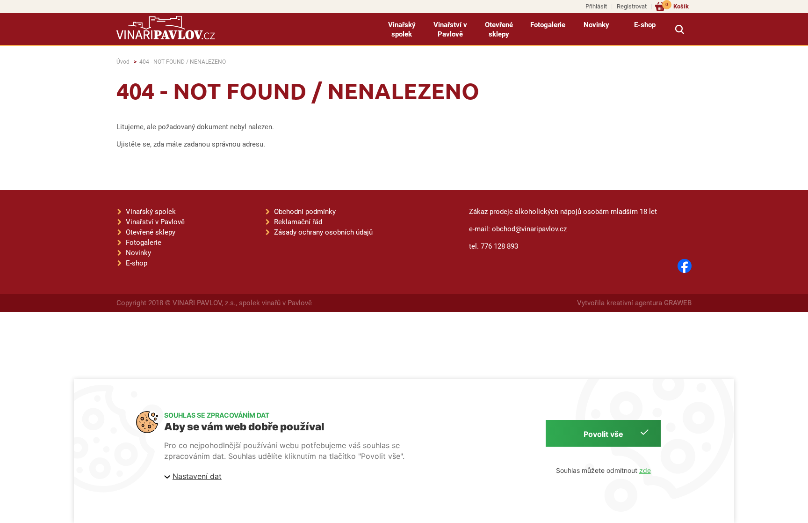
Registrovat (632, 6)
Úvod (123, 62)
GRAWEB (678, 303)
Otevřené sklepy (499, 29)
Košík (677, 6)
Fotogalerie (547, 25)
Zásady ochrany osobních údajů (323, 232)
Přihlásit (596, 6)
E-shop (645, 25)
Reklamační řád (298, 222)
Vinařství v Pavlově (450, 29)
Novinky (596, 25)
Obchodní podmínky (305, 211)
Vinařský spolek (402, 29)
